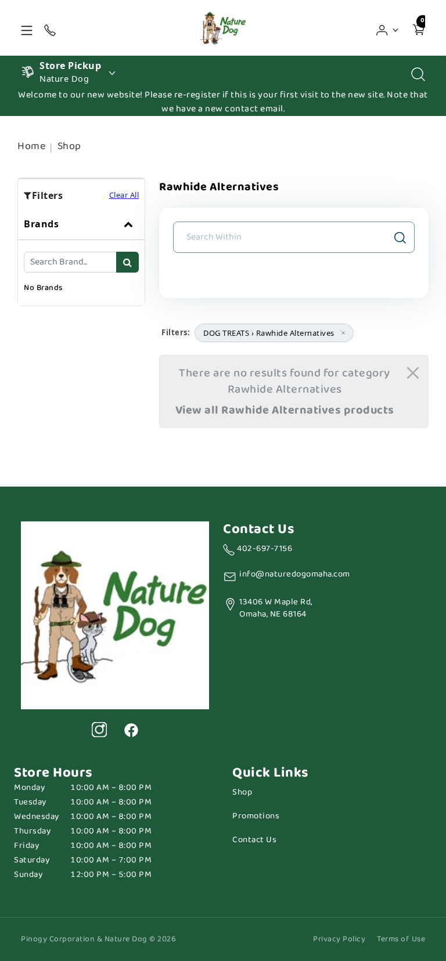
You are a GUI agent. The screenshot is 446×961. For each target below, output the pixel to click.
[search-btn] (127, 262)
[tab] (81, 257)
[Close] (413, 373)
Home (31, 146)
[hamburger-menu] (27, 28)
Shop (69, 146)
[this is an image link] (115, 614)
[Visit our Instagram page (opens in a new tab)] (99, 729)
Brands (41, 223)
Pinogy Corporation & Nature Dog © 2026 (98, 939)
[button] (388, 27)
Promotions (255, 816)
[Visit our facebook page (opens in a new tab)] (130, 729)
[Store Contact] (50, 28)
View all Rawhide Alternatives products (284, 410)
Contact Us (254, 840)
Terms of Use (401, 939)
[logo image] (223, 28)
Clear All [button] (124, 195)
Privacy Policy (339, 939)
